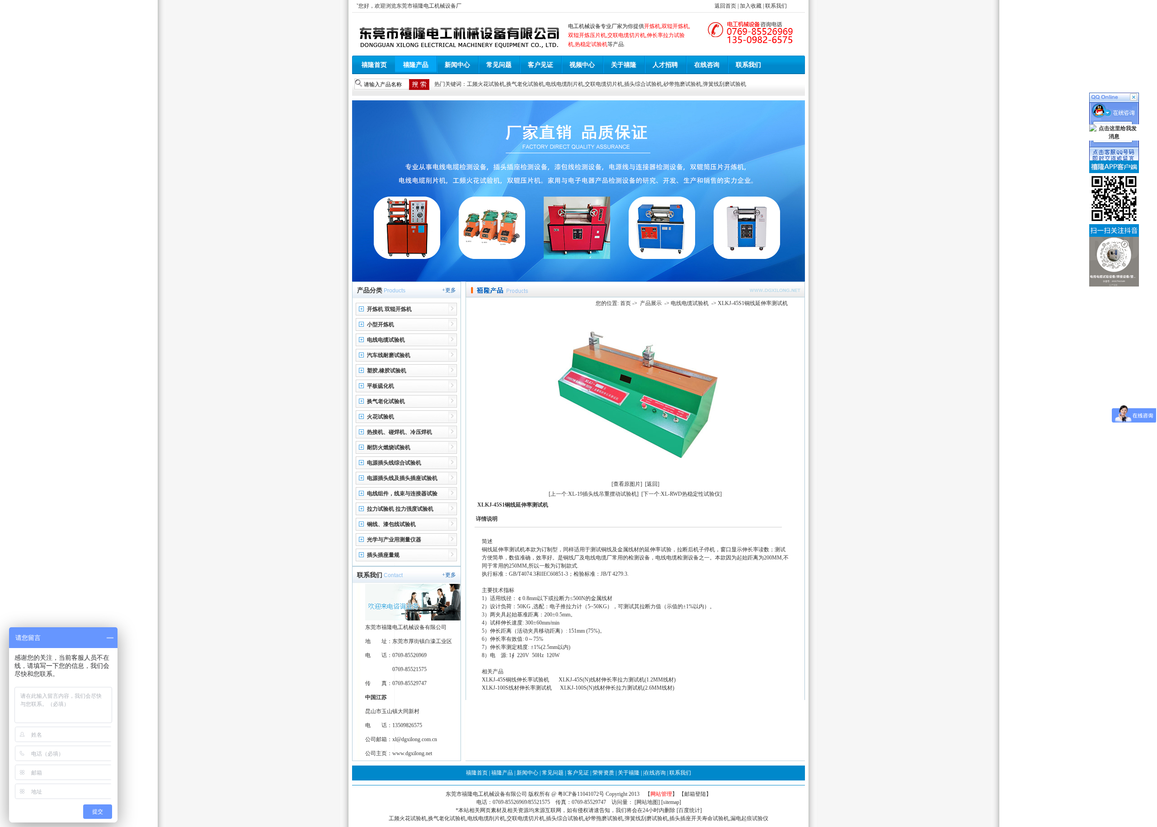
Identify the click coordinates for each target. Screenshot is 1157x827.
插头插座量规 (383, 555)
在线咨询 (707, 64)
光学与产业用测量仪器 (394, 539)
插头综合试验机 (643, 84)
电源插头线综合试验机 (394, 463)
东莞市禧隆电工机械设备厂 (428, 6)
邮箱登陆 (695, 794)
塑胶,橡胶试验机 (386, 370)
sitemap (671, 802)
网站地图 (647, 802)
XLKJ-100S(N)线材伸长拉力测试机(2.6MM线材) (617, 688)
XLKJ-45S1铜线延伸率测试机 (753, 303)
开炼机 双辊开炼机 (389, 309)
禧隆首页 (374, 64)
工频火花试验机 (486, 84)
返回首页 (725, 6)
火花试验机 (380, 417)
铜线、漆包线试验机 (391, 524)
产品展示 (651, 303)
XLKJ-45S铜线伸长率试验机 (515, 680)
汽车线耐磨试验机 (388, 355)
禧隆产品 (415, 64)
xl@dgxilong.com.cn (414, 739)
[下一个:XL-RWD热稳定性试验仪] (681, 494)
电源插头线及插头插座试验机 (402, 478)
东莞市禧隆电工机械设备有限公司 (486, 794)
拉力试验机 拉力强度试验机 (400, 509)
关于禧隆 (623, 64)
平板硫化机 (380, 386)
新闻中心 (457, 64)
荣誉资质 (603, 773)
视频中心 (582, 64)
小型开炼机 (380, 324)
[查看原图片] (626, 484)
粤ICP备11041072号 (582, 794)
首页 (625, 303)
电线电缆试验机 (386, 340)
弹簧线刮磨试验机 (724, 84)
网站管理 (661, 794)
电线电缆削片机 (564, 84)
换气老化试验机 (525, 84)
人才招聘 (665, 64)
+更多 (449, 290)
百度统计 (689, 810)
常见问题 (499, 64)
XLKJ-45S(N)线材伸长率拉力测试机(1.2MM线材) (618, 680)
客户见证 (540, 64)
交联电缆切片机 (604, 84)
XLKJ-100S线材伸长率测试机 (517, 688)
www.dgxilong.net (412, 753)
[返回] (652, 484)
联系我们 (776, 6)
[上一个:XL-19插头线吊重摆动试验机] (594, 494)
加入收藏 (751, 6)
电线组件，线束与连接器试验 (402, 493)
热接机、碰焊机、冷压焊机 (399, 432)
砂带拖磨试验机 (682, 84)
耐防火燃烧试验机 (388, 447)
